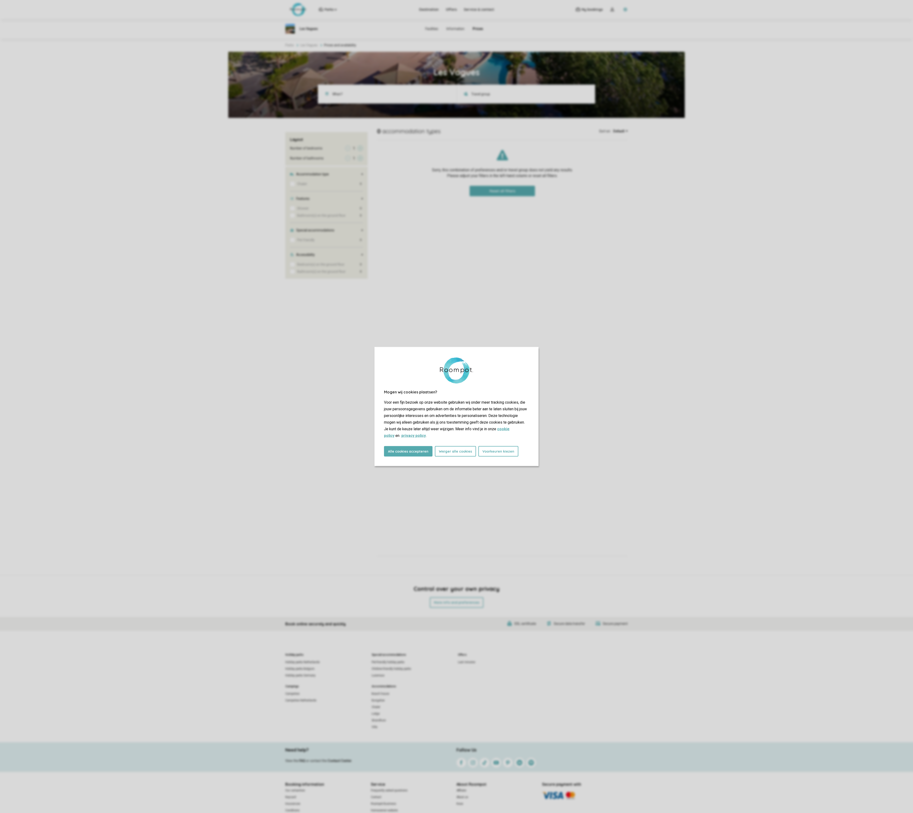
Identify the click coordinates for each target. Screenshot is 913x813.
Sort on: (605, 131)
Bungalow (378, 700)
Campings (292, 686)
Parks (289, 45)
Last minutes (466, 662)
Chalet (376, 707)
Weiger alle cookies (455, 451)
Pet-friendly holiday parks (388, 662)
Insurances (292, 803)
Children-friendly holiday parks (391, 668)
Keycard (290, 797)
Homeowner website (384, 810)
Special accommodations (389, 654)
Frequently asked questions (389, 790)
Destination (429, 9)
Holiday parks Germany (300, 675)
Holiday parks (294, 654)
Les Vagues (309, 45)
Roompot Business (383, 803)
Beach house (380, 693)
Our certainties (295, 790)
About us (462, 797)
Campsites (292, 693)
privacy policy (413, 435)
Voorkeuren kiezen (498, 451)
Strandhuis (379, 720)
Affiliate (461, 790)
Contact (376, 797)
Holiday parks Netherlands (302, 662)
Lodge (376, 713)
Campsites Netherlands (300, 700)
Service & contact (479, 9)
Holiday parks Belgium (300, 668)
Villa (374, 727)
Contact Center (340, 761)
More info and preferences (456, 602)
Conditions (292, 810)
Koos (459, 803)
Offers (451, 9)
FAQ (302, 761)
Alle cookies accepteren (408, 451)
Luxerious (378, 675)
